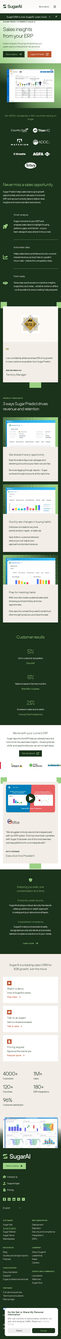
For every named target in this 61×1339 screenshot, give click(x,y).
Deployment (37, 1224)
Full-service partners (12, 1292)
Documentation (10, 1272)
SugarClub (37, 1282)
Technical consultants (13, 1295)
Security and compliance (43, 1231)
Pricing (10, 1189)
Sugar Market (9, 1231)
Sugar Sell (7, 1224)
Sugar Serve (8, 1235)
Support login (13, 1183)
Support (7, 1275)
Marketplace (9, 1238)
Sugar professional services (15, 1279)
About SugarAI (39, 1252)
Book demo (44, 6)
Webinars (36, 1279)
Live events (37, 1275)
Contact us (12, 1176)
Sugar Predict (9, 1228)
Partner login (9, 1299)
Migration (36, 1228)
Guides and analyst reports (15, 1255)
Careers (35, 1262)
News (34, 1259)
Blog (5, 1252)
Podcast (7, 1259)
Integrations (37, 1235)
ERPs (34, 1238)
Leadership (37, 1255)
